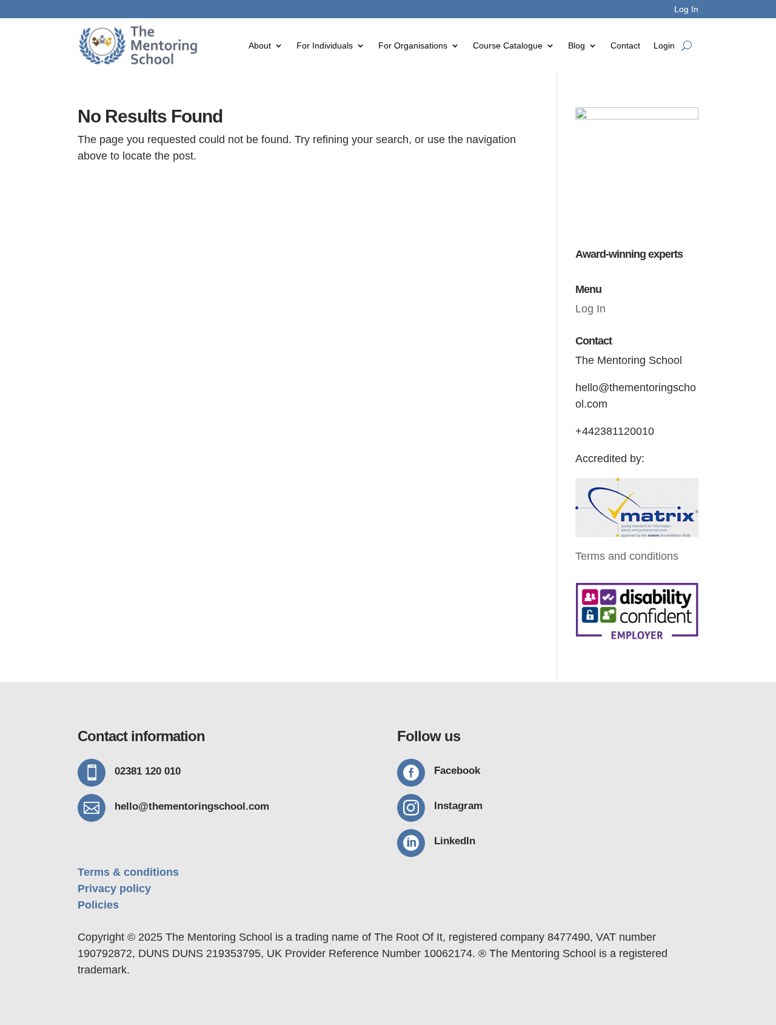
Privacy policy (114, 888)
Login (664, 45)
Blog (576, 45)
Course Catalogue (508, 45)
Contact (625, 45)
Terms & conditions (128, 872)
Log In (686, 9)
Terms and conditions (626, 556)
